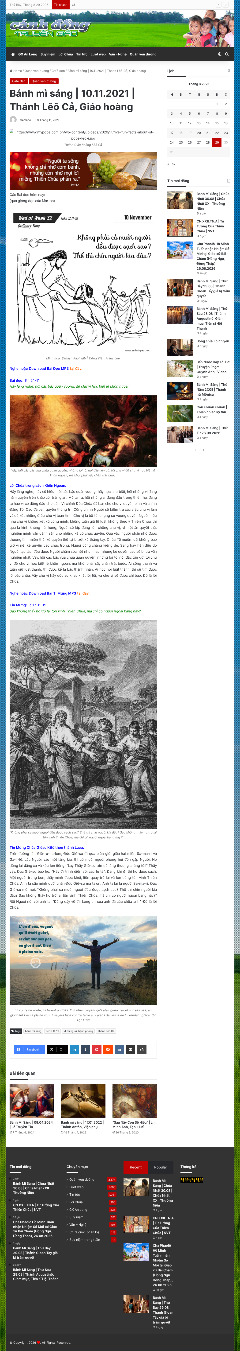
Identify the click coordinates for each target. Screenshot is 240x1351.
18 (181, 133)
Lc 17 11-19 (52, 1031)
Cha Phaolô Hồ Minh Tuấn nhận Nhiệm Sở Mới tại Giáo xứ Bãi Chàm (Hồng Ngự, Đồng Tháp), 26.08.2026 (148, 5)
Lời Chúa (66, 54)
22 (217, 133)
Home (17, 71)
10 (171, 123)
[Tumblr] (85, 1049)
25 (181, 142)
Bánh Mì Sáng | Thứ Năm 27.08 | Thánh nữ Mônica (212, 389)
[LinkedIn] (74, 1049)
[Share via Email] (130, 1049)
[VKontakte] (119, 1049)
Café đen (58, 71)
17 (171, 133)
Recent (136, 1167)
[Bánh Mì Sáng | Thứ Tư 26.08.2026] (180, 434)
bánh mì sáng (33, 1031)
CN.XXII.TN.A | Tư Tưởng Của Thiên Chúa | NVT (210, 226)
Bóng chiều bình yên (213, 341)
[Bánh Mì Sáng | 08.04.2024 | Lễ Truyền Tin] (32, 1101)
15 (217, 123)
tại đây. (76, 368)
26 (190, 142)
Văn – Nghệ (118, 54)
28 (208, 142)
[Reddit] (108, 1049)
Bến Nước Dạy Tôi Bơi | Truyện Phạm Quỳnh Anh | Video (213, 367)
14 (208, 123)
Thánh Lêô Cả (106, 1031)
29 (217, 142)
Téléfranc (24, 120)
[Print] (141, 1049)
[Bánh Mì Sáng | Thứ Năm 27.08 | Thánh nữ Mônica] (180, 391)
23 (226, 133)
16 (226, 123)
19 (189, 133)
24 (172, 142)
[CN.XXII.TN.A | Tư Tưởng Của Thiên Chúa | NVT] (180, 228)
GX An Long (27, 54)
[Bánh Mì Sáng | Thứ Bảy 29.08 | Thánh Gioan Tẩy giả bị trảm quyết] (180, 287)
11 (181, 123)
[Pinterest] (96, 1049)
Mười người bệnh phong (78, 1031)
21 (208, 133)
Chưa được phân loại (84, 1232)
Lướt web (98, 54)
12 (189, 123)
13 (199, 123)
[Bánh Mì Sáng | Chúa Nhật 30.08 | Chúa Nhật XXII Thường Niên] (180, 200)
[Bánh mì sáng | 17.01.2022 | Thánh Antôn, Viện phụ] (83, 1101)
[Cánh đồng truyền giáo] (51, 28)
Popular (160, 1167)
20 (199, 133)
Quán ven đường (143, 54)
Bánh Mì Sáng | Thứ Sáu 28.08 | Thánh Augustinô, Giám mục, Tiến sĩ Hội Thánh (212, 318)
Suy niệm (48, 54)
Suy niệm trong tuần (84, 1240)
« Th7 (171, 164)
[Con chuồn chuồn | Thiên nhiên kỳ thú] (180, 413)
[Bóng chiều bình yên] (180, 347)
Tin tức (81, 54)
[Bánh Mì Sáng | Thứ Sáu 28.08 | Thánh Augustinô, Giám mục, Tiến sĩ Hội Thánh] (180, 315)
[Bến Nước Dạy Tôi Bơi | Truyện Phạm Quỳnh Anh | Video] (180, 368)
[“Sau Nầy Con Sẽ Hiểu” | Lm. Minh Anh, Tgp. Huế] (134, 1101)
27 (199, 142)
